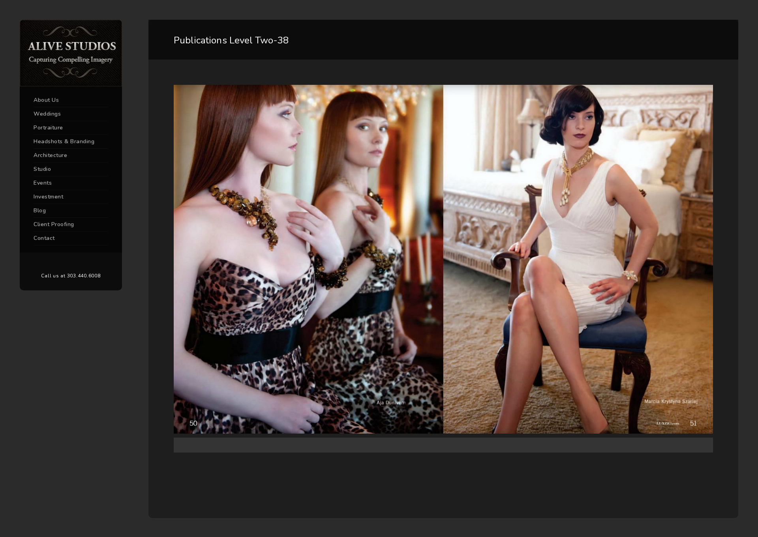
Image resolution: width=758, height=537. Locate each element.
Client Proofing (54, 224)
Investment (48, 196)
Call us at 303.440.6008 (70, 276)
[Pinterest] (71, 263)
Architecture (50, 155)
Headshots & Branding (64, 141)
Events (43, 183)
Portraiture (48, 127)
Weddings (47, 114)
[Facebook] (59, 263)
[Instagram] (83, 263)
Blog (40, 210)
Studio (42, 169)
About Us (46, 100)
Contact (44, 238)
